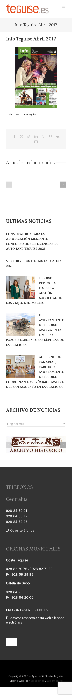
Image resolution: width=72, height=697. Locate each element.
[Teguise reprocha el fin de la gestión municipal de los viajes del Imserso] (20, 287)
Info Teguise (29, 114)
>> (24, 530)
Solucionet (37, 680)
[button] (9, 185)
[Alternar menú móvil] (64, 6)
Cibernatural (55, 680)
